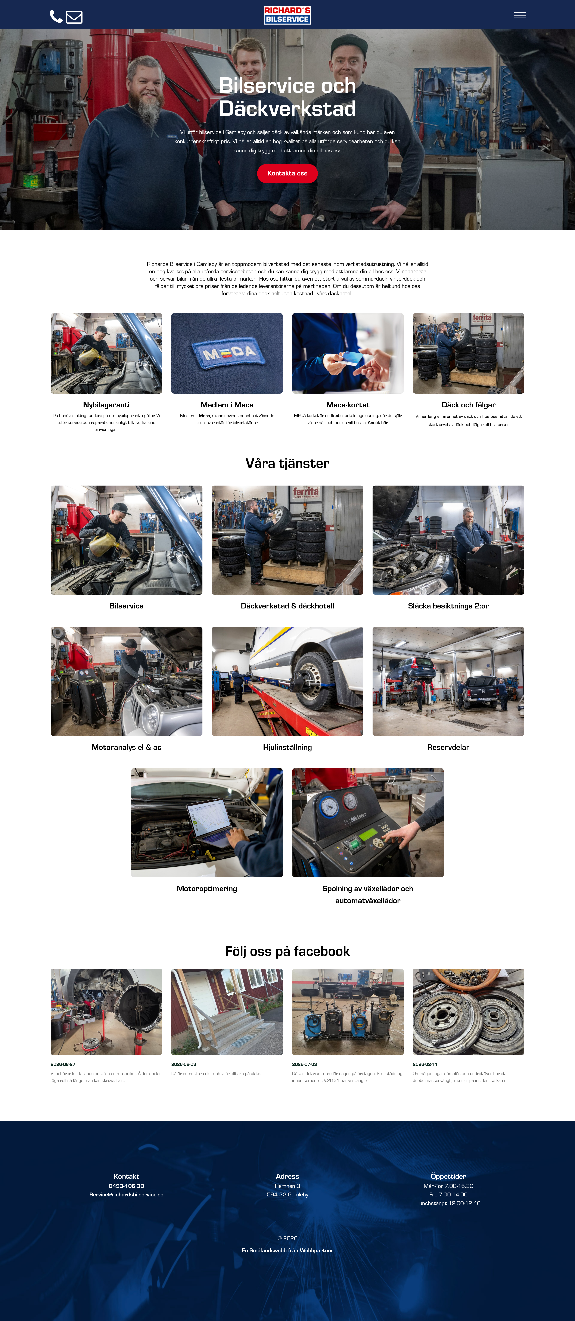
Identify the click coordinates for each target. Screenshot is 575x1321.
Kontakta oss (287, 172)
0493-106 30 (126, 1185)
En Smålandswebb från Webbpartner (287, 1250)
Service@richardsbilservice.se (126, 1194)
